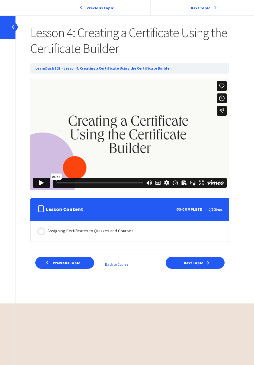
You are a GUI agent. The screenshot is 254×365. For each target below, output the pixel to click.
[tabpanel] (129, 134)
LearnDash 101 (47, 68)
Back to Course (116, 264)
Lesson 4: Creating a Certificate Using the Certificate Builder (117, 68)
